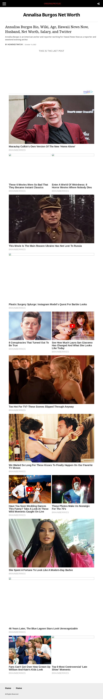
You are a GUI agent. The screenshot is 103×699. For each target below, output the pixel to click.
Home (8, 688)
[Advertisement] (51, 71)
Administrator (15, 44)
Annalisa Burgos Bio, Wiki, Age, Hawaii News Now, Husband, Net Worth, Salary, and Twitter (47, 29)
